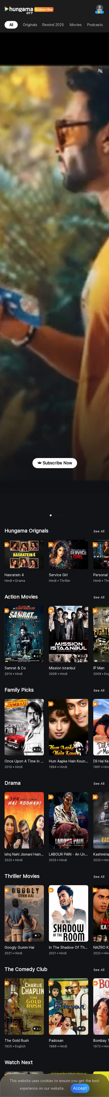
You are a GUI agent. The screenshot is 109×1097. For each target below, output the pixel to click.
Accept (80, 1088)
